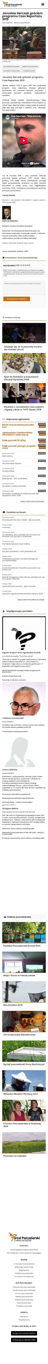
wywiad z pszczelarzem (30, 66)
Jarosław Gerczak (29, 71)
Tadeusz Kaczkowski (12, 718)
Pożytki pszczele (24, 1303)
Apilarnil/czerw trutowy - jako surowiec (19, 585)
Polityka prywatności (24, 1273)
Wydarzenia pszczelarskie (24, 1290)
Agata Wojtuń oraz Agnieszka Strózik (21, 652)
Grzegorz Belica (10, 808)
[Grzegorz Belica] (24, 805)
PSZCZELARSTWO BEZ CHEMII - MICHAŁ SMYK (21, 519)
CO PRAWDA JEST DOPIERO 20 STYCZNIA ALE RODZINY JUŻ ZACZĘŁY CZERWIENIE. (21, 534)
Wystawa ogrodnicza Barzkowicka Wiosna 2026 (22, 592)
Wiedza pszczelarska (24, 1299)
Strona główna (7, 23)
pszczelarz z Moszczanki (12, 71)
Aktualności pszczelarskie (24, 1287)
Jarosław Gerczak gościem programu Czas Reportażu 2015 (22, 79)
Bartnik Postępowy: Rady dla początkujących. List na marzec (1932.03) (23, 577)
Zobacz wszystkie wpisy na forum (30, 600)
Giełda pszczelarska (24, 1296)
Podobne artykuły (12, 317)
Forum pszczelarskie (24, 1293)
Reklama (24, 1316)
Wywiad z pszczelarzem (22, 23)
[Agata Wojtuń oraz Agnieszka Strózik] (24, 633)
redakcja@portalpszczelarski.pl (24, 1249)
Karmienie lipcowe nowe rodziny (16, 543)
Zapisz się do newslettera (24, 1340)
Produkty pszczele (24, 1306)
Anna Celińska (9, 769)
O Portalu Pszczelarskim (24, 1264)
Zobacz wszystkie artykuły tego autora (18, 243)
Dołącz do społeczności (24, 1333)
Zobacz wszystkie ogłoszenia (32, 502)
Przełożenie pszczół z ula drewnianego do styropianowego (20, 558)
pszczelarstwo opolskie (11, 66)
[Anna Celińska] (24, 750)
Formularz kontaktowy (24, 1276)
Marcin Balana (10, 220)
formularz (36, 1253)
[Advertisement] (11, 880)
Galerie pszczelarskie (18, 916)
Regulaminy (24, 1270)
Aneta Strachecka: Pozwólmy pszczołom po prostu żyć (21, 568)
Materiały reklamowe (24, 1267)
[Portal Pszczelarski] (12, 3)
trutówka (7, 526)
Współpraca (24, 1320)
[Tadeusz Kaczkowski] (24, 699)
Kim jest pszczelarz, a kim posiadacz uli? (19, 550)
